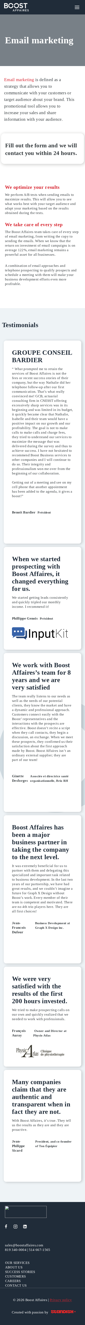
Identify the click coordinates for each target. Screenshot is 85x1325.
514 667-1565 (39, 1250)
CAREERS (13, 1281)
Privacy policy (61, 1300)
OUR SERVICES (17, 1263)
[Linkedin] (25, 1226)
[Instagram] (15, 1226)
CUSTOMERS (15, 1276)
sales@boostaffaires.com (24, 1245)
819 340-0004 (15, 1250)
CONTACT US (16, 1285)
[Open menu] (79, 7)
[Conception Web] (63, 1312)
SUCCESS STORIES (20, 1272)
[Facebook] (6, 1226)
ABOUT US (14, 1267)
